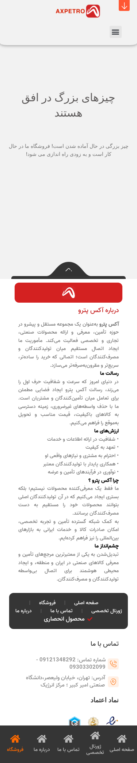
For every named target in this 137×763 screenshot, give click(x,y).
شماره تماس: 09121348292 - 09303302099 (71, 664)
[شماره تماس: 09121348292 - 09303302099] (113, 663)
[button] (124, 5)
